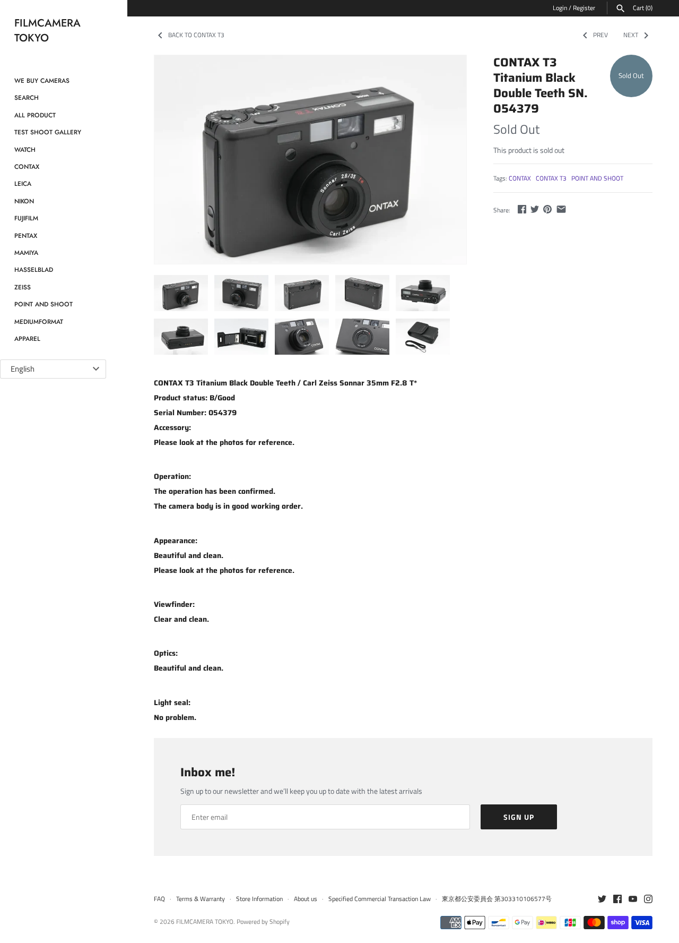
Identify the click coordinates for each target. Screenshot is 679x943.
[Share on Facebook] (522, 209)
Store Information (259, 899)
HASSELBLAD (33, 269)
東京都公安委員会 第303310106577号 (497, 899)
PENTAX (25, 235)
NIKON (24, 200)
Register (584, 8)
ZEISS (22, 287)
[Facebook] (617, 899)
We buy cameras (41, 80)
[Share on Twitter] (534, 209)
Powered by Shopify (263, 922)
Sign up (518, 816)
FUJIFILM (26, 217)
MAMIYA (26, 252)
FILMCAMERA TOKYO (204, 922)
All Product (35, 114)
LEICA (22, 183)
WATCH (25, 149)
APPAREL (27, 338)
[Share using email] (561, 209)
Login (560, 8)
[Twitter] (602, 899)
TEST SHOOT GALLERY (47, 131)
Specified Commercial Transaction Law (379, 899)
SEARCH (26, 97)
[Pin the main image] (547, 209)
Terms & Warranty (200, 899)
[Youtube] (633, 899)
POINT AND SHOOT (43, 303)
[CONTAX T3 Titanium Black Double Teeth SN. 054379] (310, 159)
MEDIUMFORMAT (38, 321)
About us (305, 899)
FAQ (159, 899)
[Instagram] (648, 899)
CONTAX (26, 166)
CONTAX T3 (551, 178)
